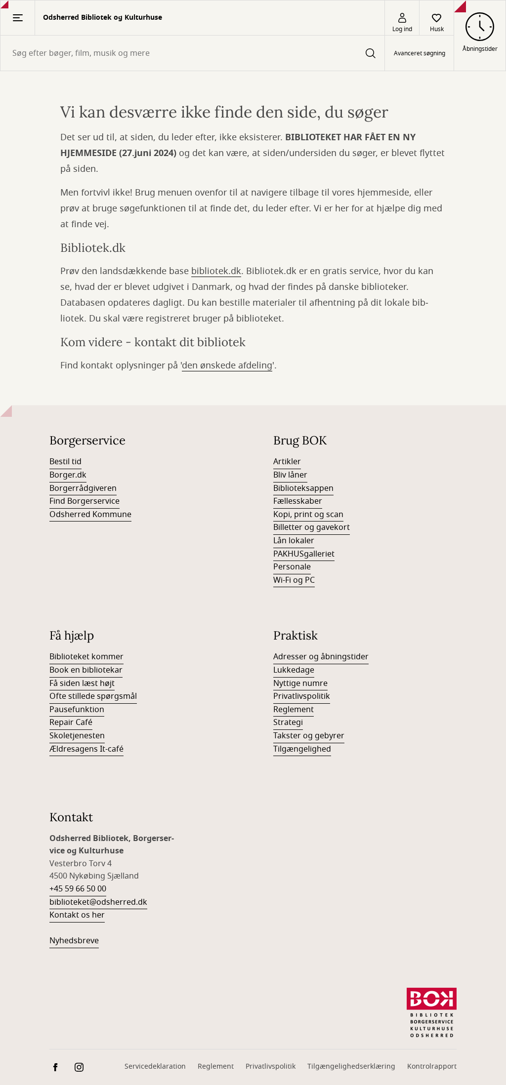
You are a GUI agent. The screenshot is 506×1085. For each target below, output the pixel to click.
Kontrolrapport (432, 1066)
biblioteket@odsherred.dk (98, 902)
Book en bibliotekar (86, 670)
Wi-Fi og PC (294, 580)
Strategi (288, 722)
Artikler (287, 462)
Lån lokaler (293, 541)
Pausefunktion (76, 710)
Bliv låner (290, 475)
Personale (292, 567)
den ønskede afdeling (227, 365)
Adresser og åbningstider (321, 657)
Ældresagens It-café (86, 749)
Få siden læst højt (82, 683)
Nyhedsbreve (74, 941)
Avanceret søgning (419, 53)
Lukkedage (293, 670)
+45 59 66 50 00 (77, 889)
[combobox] (192, 53)
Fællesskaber (297, 501)
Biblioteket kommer (86, 657)
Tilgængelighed (302, 749)
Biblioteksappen (303, 488)
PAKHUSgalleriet (304, 554)
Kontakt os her (77, 915)
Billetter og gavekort (311, 527)
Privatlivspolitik (301, 696)
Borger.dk (67, 475)
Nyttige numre (300, 683)
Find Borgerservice (84, 501)
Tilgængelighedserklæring (351, 1066)
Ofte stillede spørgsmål (93, 696)
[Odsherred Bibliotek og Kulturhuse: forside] (432, 1012)
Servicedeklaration (155, 1066)
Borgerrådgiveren (83, 488)
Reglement (293, 710)
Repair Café (70, 722)
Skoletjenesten (77, 736)
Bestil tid (65, 462)
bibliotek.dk (216, 271)
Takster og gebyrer (308, 736)
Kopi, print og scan (308, 515)
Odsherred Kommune (90, 515)
